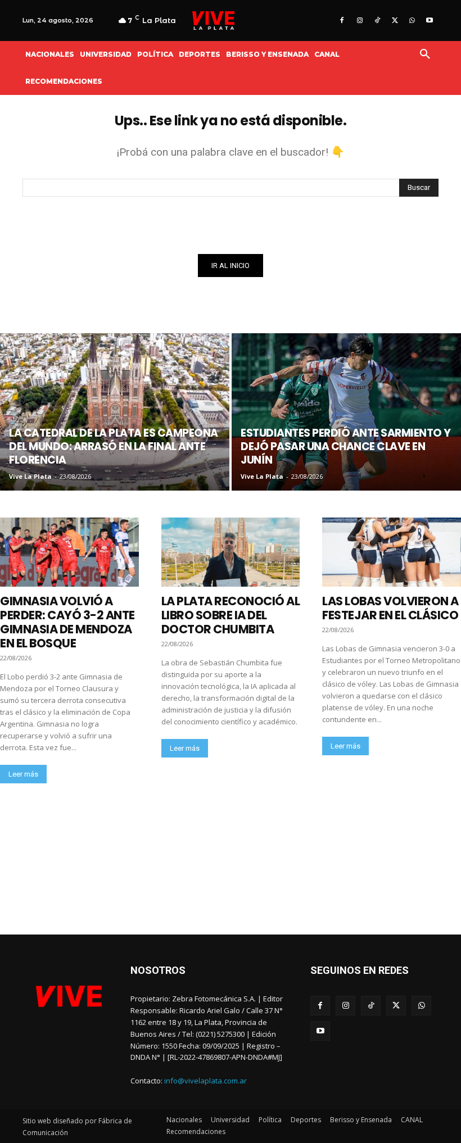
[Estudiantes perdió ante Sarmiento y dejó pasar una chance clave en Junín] (346, 412)
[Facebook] (342, 20)
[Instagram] (359, 20)
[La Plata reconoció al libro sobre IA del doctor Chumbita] (230, 552)
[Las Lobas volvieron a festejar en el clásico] (391, 552)
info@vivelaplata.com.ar (205, 1081)
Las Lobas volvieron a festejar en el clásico (390, 608)
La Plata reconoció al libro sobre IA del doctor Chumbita (230, 615)
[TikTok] (377, 20)
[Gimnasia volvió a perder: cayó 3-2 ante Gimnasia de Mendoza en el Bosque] (69, 552)
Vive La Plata (30, 476)
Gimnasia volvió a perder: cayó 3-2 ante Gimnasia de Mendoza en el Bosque (67, 622)
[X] (394, 20)
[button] (425, 54)
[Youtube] (430, 20)
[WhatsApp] (412, 20)
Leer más (23, 774)
